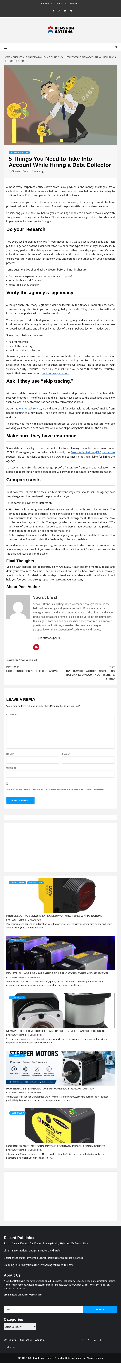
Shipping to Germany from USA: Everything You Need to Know (38, 1265)
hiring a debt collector (24, 659)
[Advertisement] (60, 848)
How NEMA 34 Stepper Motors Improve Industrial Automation (50, 1088)
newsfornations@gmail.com (26, 1294)
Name (10, 753)
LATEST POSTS (17, 883)
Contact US (61, 3)
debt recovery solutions (55, 373)
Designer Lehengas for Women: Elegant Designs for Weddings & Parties (43, 1258)
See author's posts (49, 638)
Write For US (46, 3)
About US (74, 3)
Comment (13, 714)
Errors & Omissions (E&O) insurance (93, 452)
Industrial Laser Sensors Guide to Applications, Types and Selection (57, 973)
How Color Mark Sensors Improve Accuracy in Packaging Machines (55, 1146)
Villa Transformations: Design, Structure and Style (32, 1250)
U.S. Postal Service (30, 408)
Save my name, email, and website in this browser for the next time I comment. (55, 789)
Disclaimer (9, 1346)
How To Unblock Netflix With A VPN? (32, 669)
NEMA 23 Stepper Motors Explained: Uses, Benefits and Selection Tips (56, 1031)
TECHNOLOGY (35, 883)
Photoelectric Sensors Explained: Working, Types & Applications (54, 916)
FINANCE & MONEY (19, 152)
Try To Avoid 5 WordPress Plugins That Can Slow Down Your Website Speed (89, 673)
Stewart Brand (21, 171)
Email (66, 753)
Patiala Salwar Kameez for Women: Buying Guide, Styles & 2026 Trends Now (46, 1243)
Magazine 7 (82, 1358)
